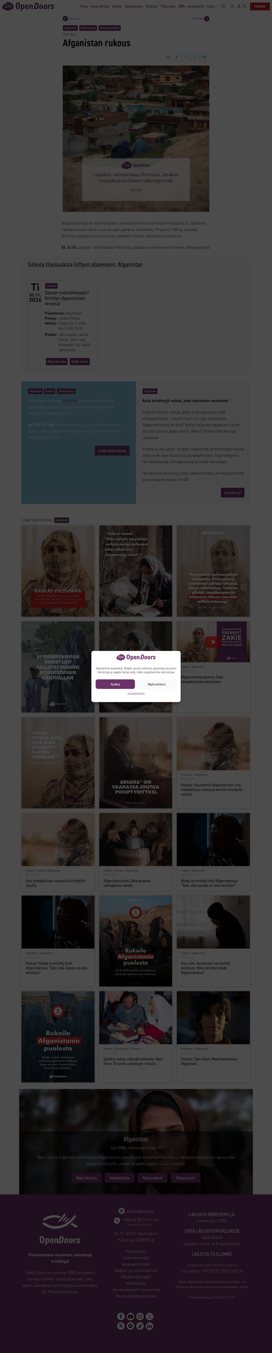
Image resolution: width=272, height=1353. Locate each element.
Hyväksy (115, 684)
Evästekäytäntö (136, 693)
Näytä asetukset (157, 684)
